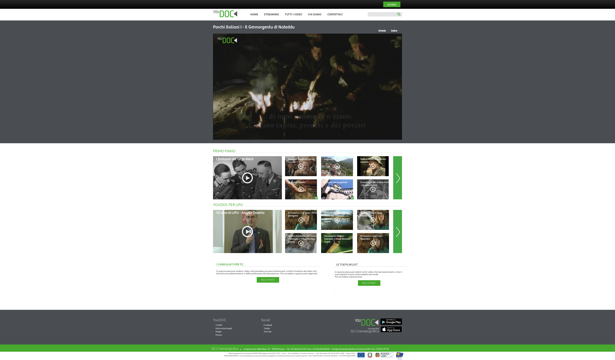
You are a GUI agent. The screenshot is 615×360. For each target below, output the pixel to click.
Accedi (391, 4)
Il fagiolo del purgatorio (335, 182)
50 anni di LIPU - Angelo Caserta (240, 213)
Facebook (268, 325)
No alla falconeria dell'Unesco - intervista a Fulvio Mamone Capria (302, 239)
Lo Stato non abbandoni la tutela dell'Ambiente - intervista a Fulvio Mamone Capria (337, 217)
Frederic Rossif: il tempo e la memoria (373, 160)
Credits (219, 325)
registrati (268, 279)
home (254, 14)
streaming (271, 14)
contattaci (335, 14)
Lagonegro (329, 159)
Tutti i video (293, 14)
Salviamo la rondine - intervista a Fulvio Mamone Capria (337, 239)
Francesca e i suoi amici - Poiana (371, 214)
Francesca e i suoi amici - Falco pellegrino (302, 214)
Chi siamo (314, 14)
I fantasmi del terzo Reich (235, 159)
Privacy (219, 335)
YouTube (267, 331)
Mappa (218, 331)
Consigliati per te (231, 264)
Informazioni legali (224, 328)
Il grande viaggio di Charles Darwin (301, 160)
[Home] (224, 16)
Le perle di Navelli (296, 182)
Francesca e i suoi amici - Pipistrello (371, 237)
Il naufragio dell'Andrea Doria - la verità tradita (374, 184)
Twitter (267, 328)
